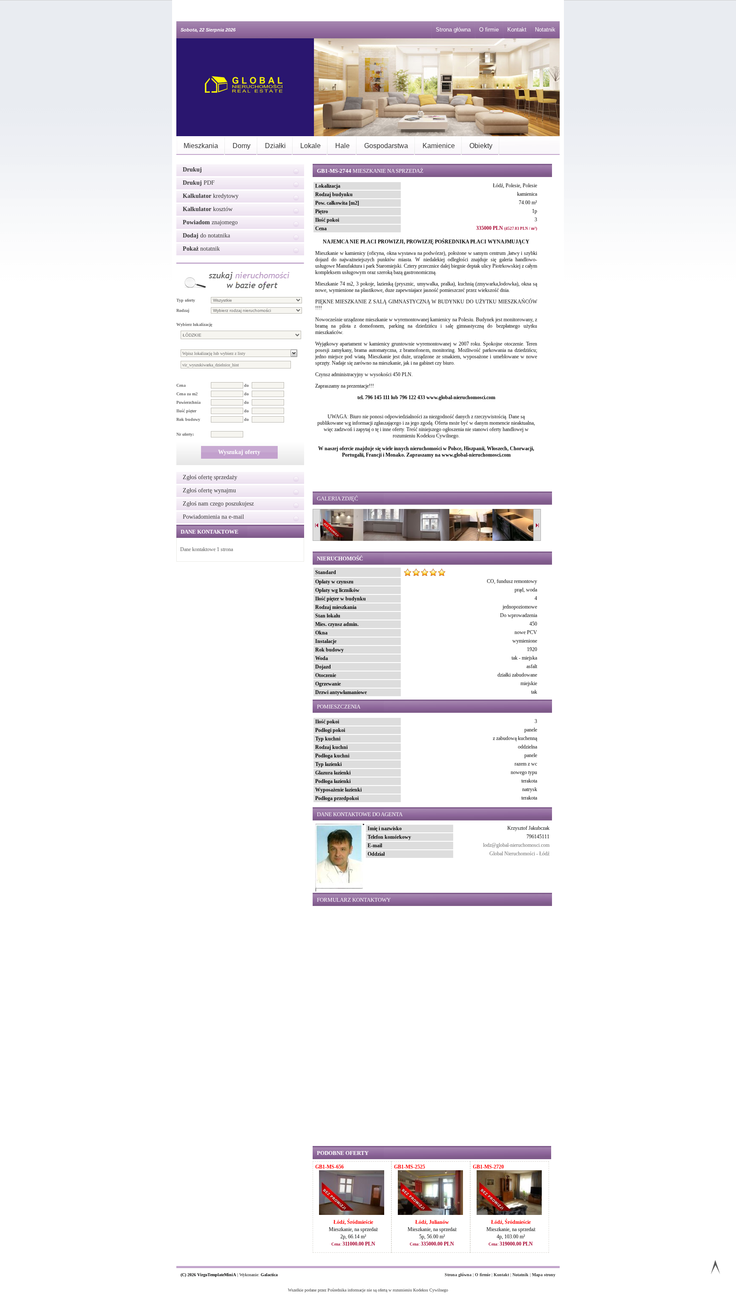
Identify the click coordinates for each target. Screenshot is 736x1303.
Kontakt (516, 29)
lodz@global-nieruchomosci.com (516, 845)
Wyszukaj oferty (239, 452)
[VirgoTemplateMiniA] (240, 87)
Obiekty (480, 145)
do (246, 385)
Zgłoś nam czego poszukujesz (218, 503)
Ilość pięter (186, 411)
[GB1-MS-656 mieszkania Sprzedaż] (351, 1213)
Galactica (269, 1274)
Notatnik (545, 29)
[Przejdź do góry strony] (715, 1268)
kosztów (208, 209)
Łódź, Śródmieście (353, 1222)
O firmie (489, 29)
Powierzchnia (188, 402)
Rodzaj (182, 310)
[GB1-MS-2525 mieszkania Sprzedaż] (430, 1213)
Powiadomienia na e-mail (213, 517)
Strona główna (453, 29)
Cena (181, 385)
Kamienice (439, 145)
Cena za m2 (187, 393)
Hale (342, 145)
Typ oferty (185, 300)
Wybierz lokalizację (194, 324)
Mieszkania (201, 145)
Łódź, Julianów (432, 1222)
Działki (275, 145)
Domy (241, 145)
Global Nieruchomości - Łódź (519, 854)
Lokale (310, 145)
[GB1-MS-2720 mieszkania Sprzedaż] (509, 1213)
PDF (199, 183)
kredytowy (211, 196)
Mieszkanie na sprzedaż (370, 171)
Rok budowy (188, 419)
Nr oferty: (185, 434)
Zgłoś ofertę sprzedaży (210, 477)
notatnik (201, 249)
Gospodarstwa (386, 145)
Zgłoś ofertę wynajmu (209, 490)
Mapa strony (543, 1274)
